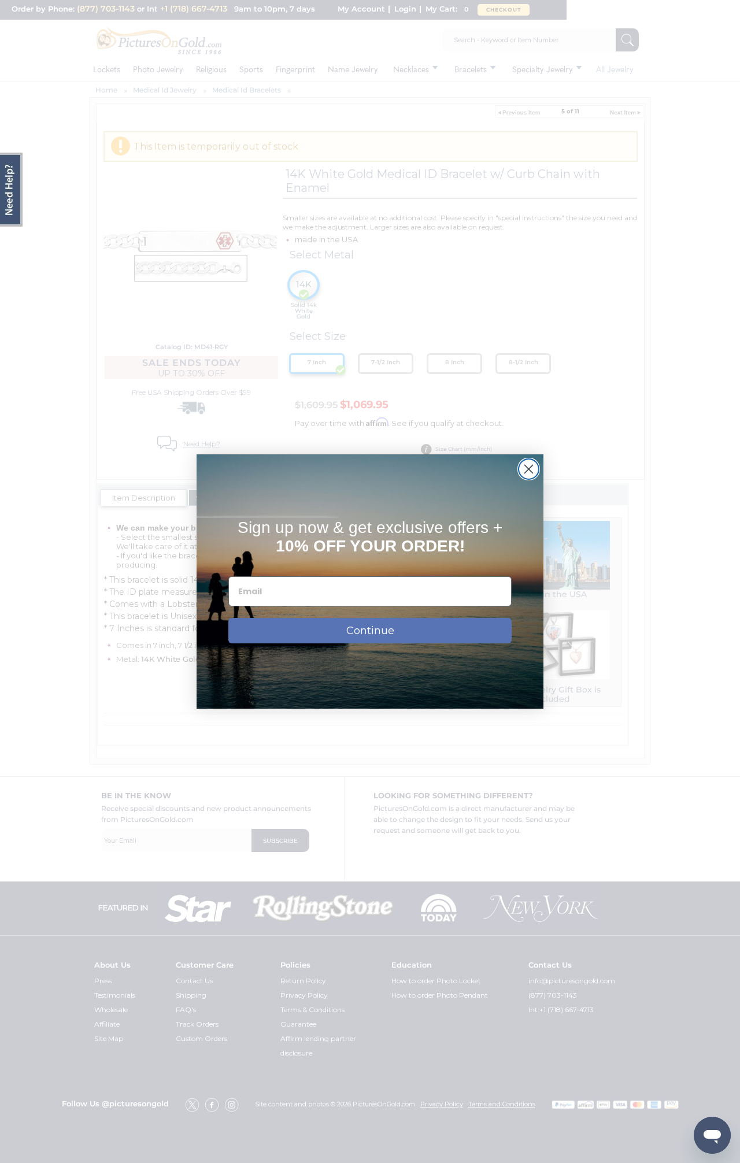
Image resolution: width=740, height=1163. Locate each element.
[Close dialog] (529, 469)
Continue (370, 630)
